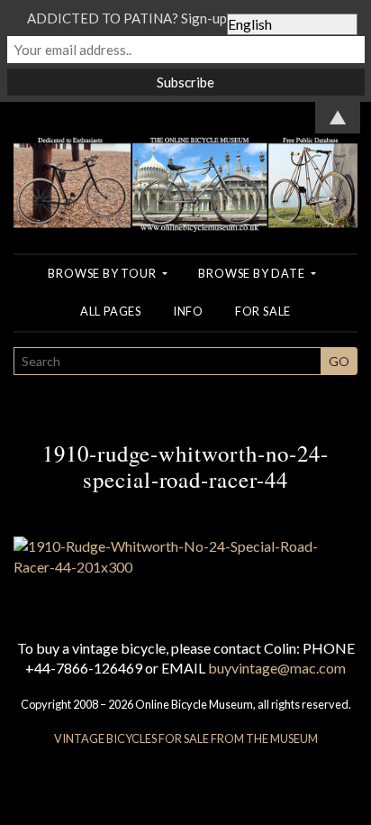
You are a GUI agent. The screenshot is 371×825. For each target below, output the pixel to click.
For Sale (263, 311)
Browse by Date (252, 273)
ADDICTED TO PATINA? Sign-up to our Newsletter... (185, 18)
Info (188, 311)
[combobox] (167, 361)
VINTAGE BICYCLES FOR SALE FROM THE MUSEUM (186, 738)
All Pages (110, 311)
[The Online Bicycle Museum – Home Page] (185, 164)
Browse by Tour (103, 273)
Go (339, 361)
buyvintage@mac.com (277, 667)
